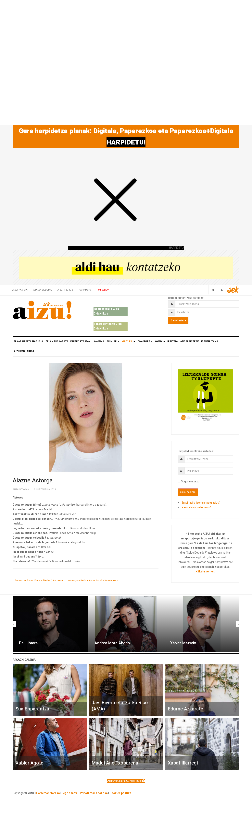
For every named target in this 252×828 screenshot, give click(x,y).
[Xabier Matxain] (201, 624)
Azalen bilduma (42, 290)
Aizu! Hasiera (19, 290)
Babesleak (103, 290)
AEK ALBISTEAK (189, 341)
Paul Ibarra (28, 643)
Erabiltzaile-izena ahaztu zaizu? (201, 503)
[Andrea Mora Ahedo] (126, 624)
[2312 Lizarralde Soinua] (205, 395)
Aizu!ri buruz (65, 290)
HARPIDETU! (126, 142)
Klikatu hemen (205, 571)
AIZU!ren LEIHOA (24, 351)
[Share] (213, 289)
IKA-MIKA (98, 341)
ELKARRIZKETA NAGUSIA (28, 341)
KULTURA (127, 341)
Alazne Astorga (33, 480)
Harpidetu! (85, 290)
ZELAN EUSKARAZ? (56, 341)
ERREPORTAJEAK (80, 341)
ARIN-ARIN (113, 341)
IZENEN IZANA (209, 341)
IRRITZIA (172, 341)
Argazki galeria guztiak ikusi (124, 781)
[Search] (222, 289)
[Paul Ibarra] (50, 624)
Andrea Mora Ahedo (112, 643)
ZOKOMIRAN (144, 341)
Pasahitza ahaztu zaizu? (196, 507)
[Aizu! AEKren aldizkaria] (42, 309)
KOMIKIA (160, 341)
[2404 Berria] (126, 267)
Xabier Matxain (183, 643)
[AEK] (233, 289)
